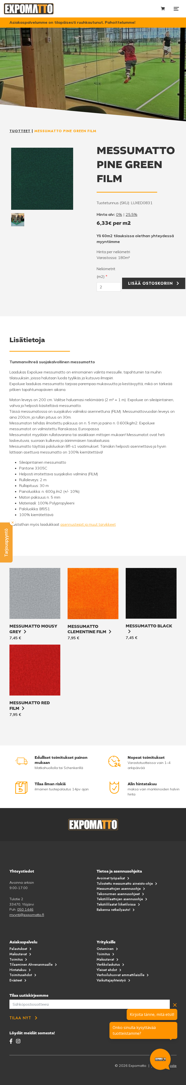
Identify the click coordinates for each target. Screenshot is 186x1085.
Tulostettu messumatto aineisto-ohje (125, 883)
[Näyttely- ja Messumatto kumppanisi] (29, 8)
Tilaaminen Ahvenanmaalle (31, 964)
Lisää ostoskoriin (150, 283)
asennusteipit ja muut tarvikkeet (88, 524)
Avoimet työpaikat (111, 878)
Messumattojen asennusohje (119, 888)
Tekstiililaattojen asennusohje (120, 899)
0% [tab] (119, 214)
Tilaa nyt (20, 1018)
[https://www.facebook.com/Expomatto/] (11, 1041)
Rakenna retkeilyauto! (113, 909)
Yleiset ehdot (107, 969)
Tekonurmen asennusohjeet (118, 893)
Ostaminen (105, 948)
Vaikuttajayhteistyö (111, 980)
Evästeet (15, 980)
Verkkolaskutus (108, 964)
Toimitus (16, 959)
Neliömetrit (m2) (106, 272)
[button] (6, 543)
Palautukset (18, 948)
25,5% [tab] (131, 214)
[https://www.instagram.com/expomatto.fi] (18, 1041)
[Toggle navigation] (176, 9)
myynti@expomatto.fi (26, 915)
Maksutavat (18, 954)
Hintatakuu (17, 969)
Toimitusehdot (20, 974)
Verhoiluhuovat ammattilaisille (120, 974)
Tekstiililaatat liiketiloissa (116, 904)
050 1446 (25, 909)
